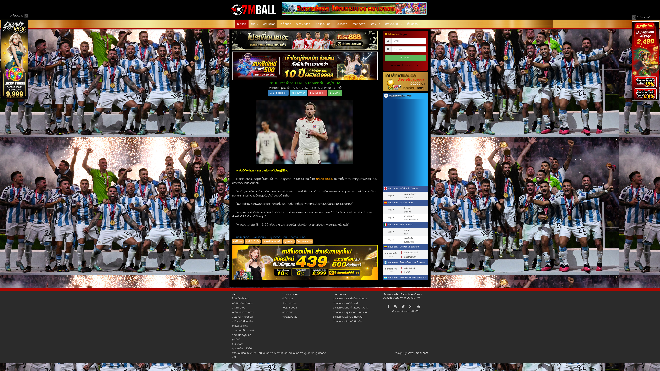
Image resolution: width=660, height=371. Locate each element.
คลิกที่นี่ (415, 311)
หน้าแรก (241, 24)
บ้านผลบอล (242, 237)
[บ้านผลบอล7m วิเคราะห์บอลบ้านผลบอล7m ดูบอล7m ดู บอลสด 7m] (253, 10)
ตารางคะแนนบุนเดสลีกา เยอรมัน (350, 312)
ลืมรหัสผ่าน (395, 65)
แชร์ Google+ (317, 93)
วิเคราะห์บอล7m (304, 241)
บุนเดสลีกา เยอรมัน (272, 241)
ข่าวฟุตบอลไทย (240, 326)
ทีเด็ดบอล (285, 24)
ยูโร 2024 (237, 344)
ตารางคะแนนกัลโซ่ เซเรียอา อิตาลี (350, 308)
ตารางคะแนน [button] (392, 24)
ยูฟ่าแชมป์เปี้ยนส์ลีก (242, 321)
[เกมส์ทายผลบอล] (405, 81)
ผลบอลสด (341, 24)
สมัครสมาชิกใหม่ (412, 65)
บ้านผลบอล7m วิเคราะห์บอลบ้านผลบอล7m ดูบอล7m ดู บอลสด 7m (402, 296)
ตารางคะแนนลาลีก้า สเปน (346, 303)
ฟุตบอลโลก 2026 (242, 348)
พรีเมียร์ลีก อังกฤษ (242, 303)
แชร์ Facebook (278, 93)
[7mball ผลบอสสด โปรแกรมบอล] (354, 8)
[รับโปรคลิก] (305, 262)
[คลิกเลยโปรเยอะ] (305, 40)
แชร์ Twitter (298, 93)
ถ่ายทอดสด (358, 24)
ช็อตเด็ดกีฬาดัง (240, 298)
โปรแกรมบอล (323, 24)
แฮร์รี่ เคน (238, 241)
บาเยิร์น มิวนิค (252, 241)
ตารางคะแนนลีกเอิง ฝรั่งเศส (347, 317)
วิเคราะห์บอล (303, 24)
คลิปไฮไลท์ (269, 24)
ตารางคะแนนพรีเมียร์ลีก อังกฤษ (350, 298)
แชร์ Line (335, 93)
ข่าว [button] (253, 24)
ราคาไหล (375, 24)
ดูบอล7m (288, 241)
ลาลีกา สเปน (238, 308)
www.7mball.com (418, 353)
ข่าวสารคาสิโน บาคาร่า (243, 330)
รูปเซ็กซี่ (236, 339)
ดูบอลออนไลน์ (278, 237)
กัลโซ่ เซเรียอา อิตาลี (243, 312)
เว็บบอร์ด (412, 24)
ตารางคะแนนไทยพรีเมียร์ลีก (347, 321)
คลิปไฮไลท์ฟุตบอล (241, 335)
